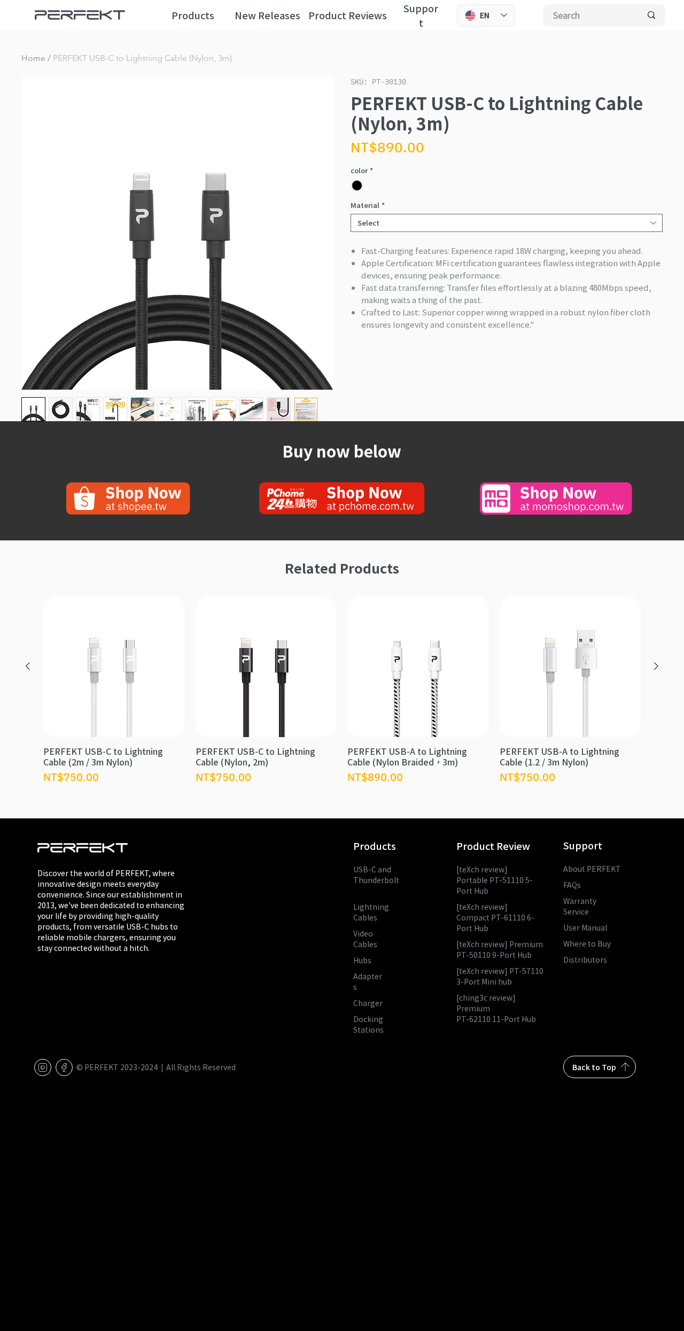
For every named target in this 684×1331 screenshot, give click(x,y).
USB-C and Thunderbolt (376, 880)
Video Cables (365, 938)
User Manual (585, 927)
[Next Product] (656, 666)
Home (33, 58)
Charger (368, 1002)
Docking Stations (368, 1024)
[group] (342, 690)
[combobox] (507, 223)
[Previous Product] (27, 666)
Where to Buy (587, 943)
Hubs (362, 960)
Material (368, 205)
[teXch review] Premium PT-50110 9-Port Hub (499, 949)
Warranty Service (579, 906)
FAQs (572, 884)
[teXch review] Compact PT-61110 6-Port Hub (495, 917)
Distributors (585, 959)
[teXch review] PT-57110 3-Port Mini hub (499, 976)
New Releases (267, 15)
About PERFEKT (592, 868)
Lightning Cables (371, 912)
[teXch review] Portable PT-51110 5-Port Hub (494, 880)
